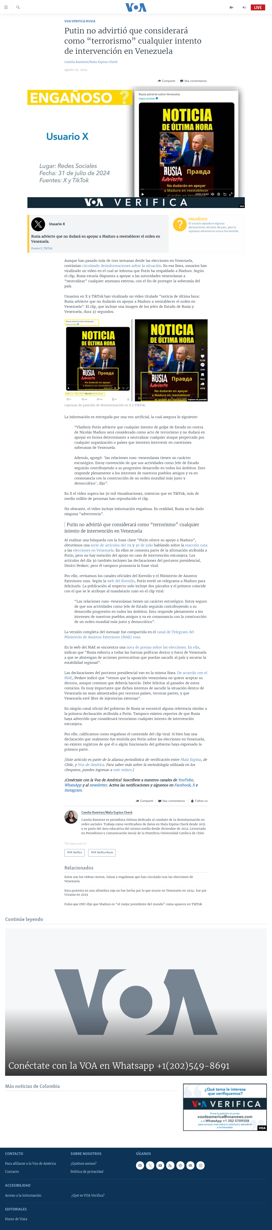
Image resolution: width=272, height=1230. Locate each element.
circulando (91, 266)
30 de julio (144, 545)
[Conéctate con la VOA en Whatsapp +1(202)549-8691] (136, 1002)
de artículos (110, 545)
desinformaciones (115, 266)
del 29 (126, 545)
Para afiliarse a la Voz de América (30, 1164)
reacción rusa (196, 545)
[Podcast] (180, 1165)
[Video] (231, 7)
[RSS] (170, 1165)
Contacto (12, 1172)
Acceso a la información (23, 1195)
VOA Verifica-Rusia (79, 21)
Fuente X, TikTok (41, 248)
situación (153, 266)
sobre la (138, 266)
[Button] (166, 80)
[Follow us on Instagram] (200, 1165)
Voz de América (91, 765)
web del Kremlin (121, 581)
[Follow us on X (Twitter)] (150, 1165)
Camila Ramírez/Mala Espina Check (90, 62)
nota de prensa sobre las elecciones (156, 647)
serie (95, 545)
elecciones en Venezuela (93, 550)
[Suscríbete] (190, 1165)
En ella (193, 647)
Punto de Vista (16, 1219)
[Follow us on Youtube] (160, 1165)
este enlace (122, 770)
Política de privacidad (87, 1172)
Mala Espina (190, 759)
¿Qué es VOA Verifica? (88, 1195)
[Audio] (244, 7)
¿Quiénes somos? (83, 1164)
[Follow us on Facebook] (140, 1165)
